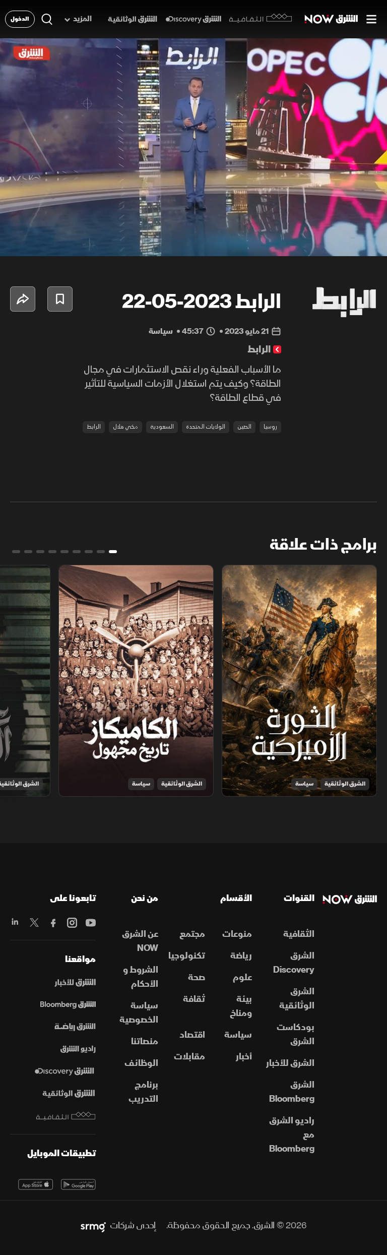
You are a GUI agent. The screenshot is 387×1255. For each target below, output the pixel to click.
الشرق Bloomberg (291, 1092)
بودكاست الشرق (295, 1034)
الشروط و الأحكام (140, 977)
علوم (242, 977)
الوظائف (141, 1063)
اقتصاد (192, 1035)
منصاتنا (144, 1041)
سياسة (304, 784)
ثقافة (194, 999)
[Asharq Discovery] (64, 1071)
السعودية (162, 427)
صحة (196, 977)
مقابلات (189, 1056)
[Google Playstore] (78, 1184)
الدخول (20, 19)
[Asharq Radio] (78, 1049)
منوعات (237, 934)
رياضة (241, 955)
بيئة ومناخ (241, 1006)
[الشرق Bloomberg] (68, 1004)
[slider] (193, 248)
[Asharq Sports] (75, 1027)
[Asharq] (75, 983)
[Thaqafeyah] (66, 1116)
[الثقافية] (260, 19)
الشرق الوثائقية (345, 784)
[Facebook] (52, 923)
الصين (244, 427)
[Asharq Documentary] (68, 1094)
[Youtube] (90, 923)
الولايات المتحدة (205, 427)
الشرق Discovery (293, 962)
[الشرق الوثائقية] (132, 19)
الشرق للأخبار (290, 1063)
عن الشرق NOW (140, 941)
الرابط (94, 427)
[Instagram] (72, 923)
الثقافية (298, 934)
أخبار (244, 1056)
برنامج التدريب (143, 1092)
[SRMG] (93, 1225)
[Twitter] (34, 923)
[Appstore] (35, 1184)
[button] (64, 235)
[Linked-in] (15, 923)
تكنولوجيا (186, 955)
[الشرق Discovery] (193, 19)
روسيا (270, 427)
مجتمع (192, 934)
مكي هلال (125, 427)
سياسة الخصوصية (138, 1012)
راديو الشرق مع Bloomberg (291, 1134)
